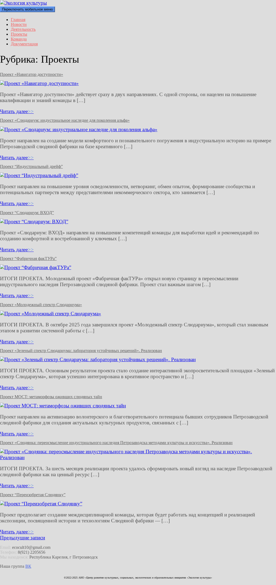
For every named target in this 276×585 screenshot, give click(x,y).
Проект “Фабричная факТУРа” (28, 258)
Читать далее (17, 111)
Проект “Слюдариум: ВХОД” (27, 212)
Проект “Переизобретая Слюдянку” (32, 494)
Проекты (19, 34)
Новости (19, 24)
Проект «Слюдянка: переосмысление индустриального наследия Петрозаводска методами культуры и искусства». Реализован (116, 442)
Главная (18, 19)
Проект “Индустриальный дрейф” (31, 166)
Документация (24, 44)
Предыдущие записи (22, 537)
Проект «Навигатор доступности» (31, 74)
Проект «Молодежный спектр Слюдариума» (41, 304)
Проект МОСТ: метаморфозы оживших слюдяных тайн (51, 396)
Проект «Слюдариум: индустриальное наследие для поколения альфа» (65, 120)
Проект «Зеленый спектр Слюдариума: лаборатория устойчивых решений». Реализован (81, 350)
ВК (28, 566)
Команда (19, 39)
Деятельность (23, 29)
